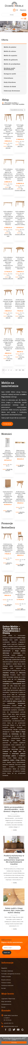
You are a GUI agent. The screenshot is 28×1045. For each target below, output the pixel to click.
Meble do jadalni (10, 47)
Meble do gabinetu (11, 60)
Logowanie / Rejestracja (8, 998)
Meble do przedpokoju (12, 64)
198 (20, 370)
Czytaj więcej (7, 424)
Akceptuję (14, 1042)
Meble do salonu (10, 51)
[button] (22, 18)
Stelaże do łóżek (10, 86)
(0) (17, 10)
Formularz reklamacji (7, 971)
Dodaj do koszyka (8, 151)
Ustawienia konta (6, 1004)
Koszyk (3, 1007)
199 (23, 370)
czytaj (14, 830)
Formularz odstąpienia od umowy (10, 974)
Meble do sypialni (10, 55)
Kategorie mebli (10, 74)
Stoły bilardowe (10, 82)
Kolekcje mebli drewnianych (9, 68)
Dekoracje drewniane (12, 91)
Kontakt (3, 988)
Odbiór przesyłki (6, 976)
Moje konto (22, 10)
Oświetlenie (8, 78)
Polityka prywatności (7, 985)
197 (17, 370)
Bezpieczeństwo (6, 980)
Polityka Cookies (6, 982)
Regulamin (4, 968)
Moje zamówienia (6, 1001)
